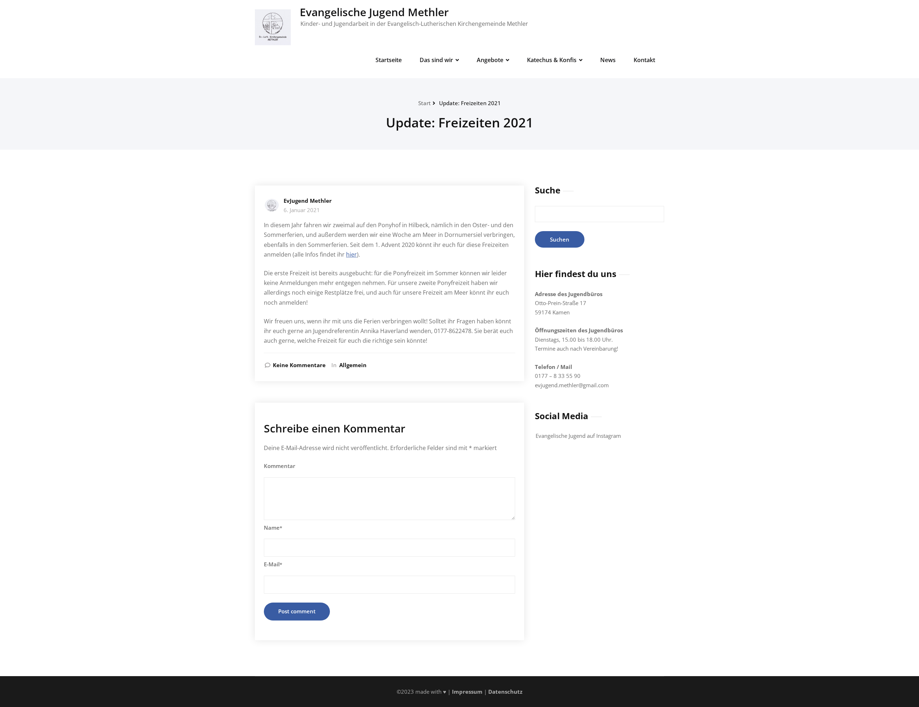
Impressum (466, 691)
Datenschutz (505, 691)
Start (424, 103)
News (608, 60)
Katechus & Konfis (552, 60)
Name (273, 527)
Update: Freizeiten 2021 (470, 103)
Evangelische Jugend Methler (374, 12)
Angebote (490, 60)
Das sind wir (436, 60)
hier (351, 254)
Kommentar (279, 465)
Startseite (388, 60)
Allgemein (353, 365)
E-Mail (273, 564)
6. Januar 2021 (302, 210)
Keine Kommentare (299, 365)
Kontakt (644, 60)
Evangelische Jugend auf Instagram (578, 435)
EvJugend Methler (308, 200)
